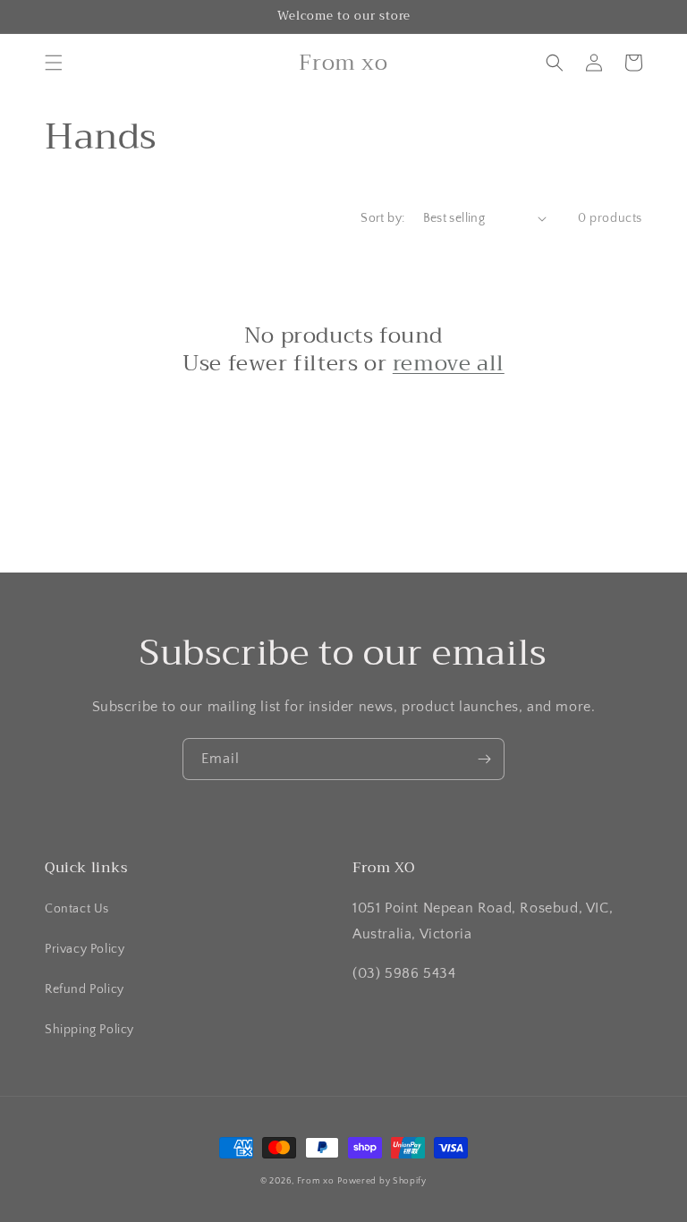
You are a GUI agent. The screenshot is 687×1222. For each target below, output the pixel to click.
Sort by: (382, 218)
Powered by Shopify (382, 1181)
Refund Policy (84, 989)
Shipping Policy (89, 1030)
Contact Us (77, 909)
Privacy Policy (84, 949)
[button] (53, 62)
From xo (316, 1181)
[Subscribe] (484, 759)
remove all (449, 364)
